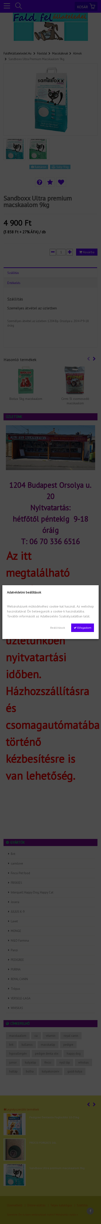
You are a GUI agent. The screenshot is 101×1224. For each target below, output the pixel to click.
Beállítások (57, 627)
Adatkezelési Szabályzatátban (61, 616)
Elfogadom (84, 627)
